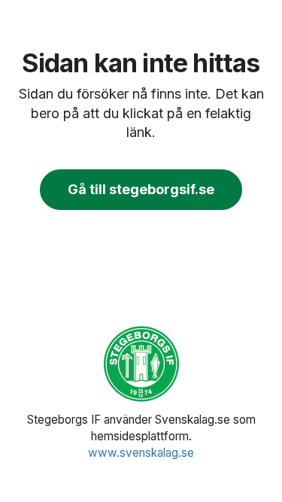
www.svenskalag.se (141, 453)
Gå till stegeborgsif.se (141, 189)
